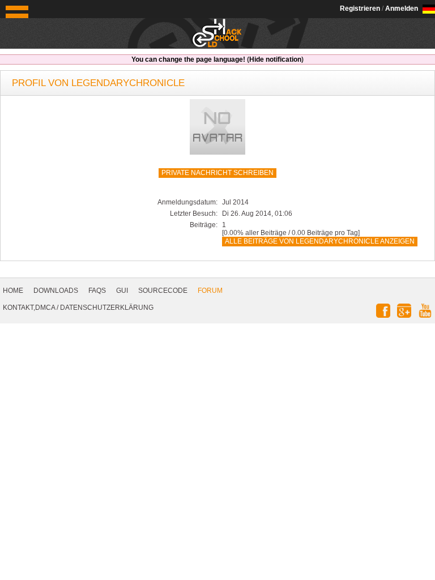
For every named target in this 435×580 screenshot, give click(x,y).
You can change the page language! (188, 59)
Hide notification (275, 59)
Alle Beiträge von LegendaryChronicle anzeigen (320, 241)
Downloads (55, 291)
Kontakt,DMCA (29, 308)
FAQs (97, 291)
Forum (210, 291)
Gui (122, 291)
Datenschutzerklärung (106, 308)
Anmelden (401, 8)
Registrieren (360, 8)
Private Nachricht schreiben (217, 173)
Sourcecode (162, 291)
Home (13, 291)
